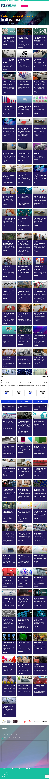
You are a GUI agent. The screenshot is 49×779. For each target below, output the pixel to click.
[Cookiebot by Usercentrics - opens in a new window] (42, 376)
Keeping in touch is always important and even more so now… (40, 197)
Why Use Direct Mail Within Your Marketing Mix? (8, 513)
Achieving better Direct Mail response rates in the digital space (8, 600)
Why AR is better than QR (24, 446)
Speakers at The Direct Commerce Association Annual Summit (39, 268)
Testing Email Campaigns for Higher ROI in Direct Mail (8, 448)
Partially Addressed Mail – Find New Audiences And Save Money (8, 128)
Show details (42, 397)
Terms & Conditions (5, 774)
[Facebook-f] (4, 776)
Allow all (40, 401)
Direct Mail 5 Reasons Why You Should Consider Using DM (40, 128)
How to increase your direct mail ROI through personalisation (39, 448)
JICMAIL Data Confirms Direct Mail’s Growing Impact (23, 61)
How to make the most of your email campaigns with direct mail (40, 535)
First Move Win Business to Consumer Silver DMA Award (40, 687)
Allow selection (24, 401)
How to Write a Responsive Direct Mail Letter (23, 557)
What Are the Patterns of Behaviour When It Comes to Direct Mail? (24, 513)
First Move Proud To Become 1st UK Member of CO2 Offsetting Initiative (24, 106)
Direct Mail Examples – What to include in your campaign (23, 491)
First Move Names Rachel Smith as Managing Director (39, 337)
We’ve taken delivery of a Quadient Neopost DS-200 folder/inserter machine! (40, 83)
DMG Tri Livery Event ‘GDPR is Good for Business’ (23, 315)
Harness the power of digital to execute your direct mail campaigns (39, 491)
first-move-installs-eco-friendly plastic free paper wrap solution (9, 175)
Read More (5, 44)
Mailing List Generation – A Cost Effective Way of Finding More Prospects (9, 243)
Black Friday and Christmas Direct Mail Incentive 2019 (7, 268)
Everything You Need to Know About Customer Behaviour (8, 644)
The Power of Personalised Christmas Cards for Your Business (9, 61)
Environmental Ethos (6, 772)
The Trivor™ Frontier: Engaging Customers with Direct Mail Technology (9, 535)
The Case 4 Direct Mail (39, 357)
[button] (45, 6)
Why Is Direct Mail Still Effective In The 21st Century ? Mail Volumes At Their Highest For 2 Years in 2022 (24, 129)
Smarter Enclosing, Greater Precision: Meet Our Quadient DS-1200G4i (9, 83)
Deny (9, 401)
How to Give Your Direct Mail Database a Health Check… (23, 644)
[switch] (18, 393)
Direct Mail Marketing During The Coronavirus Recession (23, 220)
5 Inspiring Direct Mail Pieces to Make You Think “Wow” (8, 423)
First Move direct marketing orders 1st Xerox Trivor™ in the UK (9, 557)
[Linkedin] (2, 776)
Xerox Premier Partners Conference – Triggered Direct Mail (23, 291)
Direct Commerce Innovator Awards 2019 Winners (39, 243)
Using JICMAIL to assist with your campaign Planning (8, 106)
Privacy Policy (4, 770)
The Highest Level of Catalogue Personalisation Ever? (40, 291)
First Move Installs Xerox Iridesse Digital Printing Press (8, 153)
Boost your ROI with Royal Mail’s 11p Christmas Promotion (9, 315)
